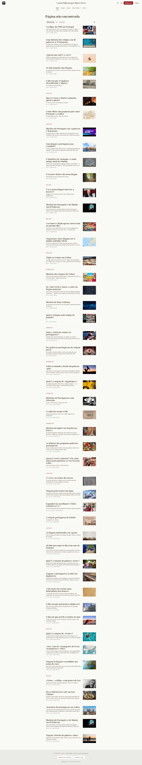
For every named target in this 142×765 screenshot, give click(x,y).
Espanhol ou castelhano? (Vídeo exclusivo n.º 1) (61, 505)
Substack (63, 761)
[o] (89, 507)
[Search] (117, 3)
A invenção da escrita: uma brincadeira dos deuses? (58, 590)
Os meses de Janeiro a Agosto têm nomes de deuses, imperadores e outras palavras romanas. (61, 481)
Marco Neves (53, 32)
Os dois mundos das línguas (59, 68)
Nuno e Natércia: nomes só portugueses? (58, 333)
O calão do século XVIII (57, 411)
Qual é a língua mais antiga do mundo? (60, 316)
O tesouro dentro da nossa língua (61, 174)
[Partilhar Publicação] (121, 3)
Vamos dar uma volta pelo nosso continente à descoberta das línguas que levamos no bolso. (63, 667)
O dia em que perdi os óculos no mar (63, 617)
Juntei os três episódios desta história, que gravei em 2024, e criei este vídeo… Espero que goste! (63, 277)
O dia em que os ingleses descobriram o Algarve (57, 82)
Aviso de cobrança (83, 753)
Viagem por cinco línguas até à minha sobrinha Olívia (60, 240)
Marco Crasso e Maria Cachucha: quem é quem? (61, 99)
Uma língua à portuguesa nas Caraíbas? (60, 145)
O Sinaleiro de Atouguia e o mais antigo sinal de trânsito (61, 160)
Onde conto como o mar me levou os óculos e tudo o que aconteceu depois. (62, 620)
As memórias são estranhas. (54, 85)
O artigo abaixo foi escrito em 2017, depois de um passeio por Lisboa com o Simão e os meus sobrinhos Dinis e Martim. (63, 260)
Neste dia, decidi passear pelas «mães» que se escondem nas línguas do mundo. (63, 738)
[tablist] (56, 22)
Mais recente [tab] (50, 22)
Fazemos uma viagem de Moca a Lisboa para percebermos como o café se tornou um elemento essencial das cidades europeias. (62, 697)
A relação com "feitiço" (52, 520)
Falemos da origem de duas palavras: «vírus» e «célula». (62, 683)
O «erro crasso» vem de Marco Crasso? (57, 102)
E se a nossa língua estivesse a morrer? (60, 190)
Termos (75, 753)
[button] (57, 8)
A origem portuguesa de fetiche (61, 517)
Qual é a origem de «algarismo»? (61, 381)
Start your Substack (65, 757)
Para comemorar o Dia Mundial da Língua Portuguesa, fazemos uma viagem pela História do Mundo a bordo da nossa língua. (62, 210)
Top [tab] (57, 22)
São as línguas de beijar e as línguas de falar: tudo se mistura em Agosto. (63, 535)
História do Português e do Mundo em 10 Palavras (62, 206)
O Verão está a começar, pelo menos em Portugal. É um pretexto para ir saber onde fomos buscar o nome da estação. (63, 636)
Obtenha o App (79, 757)
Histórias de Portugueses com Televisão (60, 399)
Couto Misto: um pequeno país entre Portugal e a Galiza (63, 112)
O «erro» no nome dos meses (59, 478)
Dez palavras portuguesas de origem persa (63, 348)
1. (46, 320)
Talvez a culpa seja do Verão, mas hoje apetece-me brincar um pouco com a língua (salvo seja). (62, 448)
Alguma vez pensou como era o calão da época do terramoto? (60, 414)
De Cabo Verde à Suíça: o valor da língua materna (62, 288)
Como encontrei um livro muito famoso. (57, 465)
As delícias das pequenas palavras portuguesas (62, 444)
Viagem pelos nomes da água (59, 491)
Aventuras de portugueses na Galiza (63, 707)
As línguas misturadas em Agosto (61, 533)
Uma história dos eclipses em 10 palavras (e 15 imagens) (61, 41)
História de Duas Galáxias (58, 302)
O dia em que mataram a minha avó (63, 604)
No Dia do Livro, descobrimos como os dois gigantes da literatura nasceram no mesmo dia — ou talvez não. (62, 229)
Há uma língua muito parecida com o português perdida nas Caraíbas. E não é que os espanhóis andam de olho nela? (63, 149)
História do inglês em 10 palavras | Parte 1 (62, 429)
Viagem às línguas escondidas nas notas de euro (62, 663)
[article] (71, 31)
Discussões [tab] (62, 22)
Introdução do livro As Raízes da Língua (57, 176)
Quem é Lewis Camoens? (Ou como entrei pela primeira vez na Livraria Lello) (63, 460)
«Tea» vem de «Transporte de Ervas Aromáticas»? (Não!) (63, 647)
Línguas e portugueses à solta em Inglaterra (61, 575)
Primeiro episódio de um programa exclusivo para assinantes (63, 508)
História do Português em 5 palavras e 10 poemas (63, 130)
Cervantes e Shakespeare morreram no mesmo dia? (63, 224)
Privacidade (69, 753)
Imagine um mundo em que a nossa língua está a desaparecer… (60, 195)
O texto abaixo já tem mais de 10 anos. (57, 116)
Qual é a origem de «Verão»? (59, 633)
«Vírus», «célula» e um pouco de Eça (63, 680)
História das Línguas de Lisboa (60, 274)
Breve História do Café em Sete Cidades (60, 693)
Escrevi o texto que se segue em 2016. (57, 402)
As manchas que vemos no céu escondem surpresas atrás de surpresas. (63, 305)
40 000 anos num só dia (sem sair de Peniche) (63, 546)
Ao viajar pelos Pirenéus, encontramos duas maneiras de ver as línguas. (63, 71)
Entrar (137, 3)
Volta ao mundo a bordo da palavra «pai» (62, 367)
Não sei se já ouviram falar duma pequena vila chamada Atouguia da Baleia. (62, 607)
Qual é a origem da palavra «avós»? (62, 561)
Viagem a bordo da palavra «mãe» (62, 735)
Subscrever (128, 3)
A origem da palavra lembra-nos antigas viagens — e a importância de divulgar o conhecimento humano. (61, 384)
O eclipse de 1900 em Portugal (60, 27)
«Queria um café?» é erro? (58, 55)
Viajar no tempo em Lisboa (58, 257)
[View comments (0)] (59, 50)
